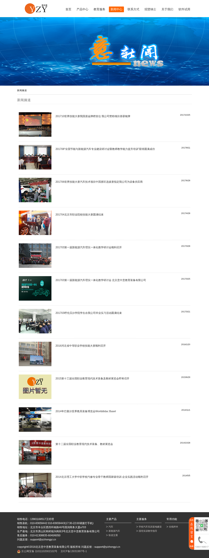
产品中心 (82, 9)
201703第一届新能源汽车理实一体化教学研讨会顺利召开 (89, 247)
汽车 (111, 526)
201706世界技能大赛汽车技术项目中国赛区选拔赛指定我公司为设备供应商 (99, 181)
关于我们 (167, 9)
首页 (68, 9)
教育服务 (99, 9)
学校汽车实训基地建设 (150, 526)
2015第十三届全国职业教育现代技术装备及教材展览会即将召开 (92, 378)
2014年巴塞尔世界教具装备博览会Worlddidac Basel (86, 411)
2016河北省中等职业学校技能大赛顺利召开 (81, 345)
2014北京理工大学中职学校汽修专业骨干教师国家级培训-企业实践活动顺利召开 (102, 476)
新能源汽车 (114, 531)
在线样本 (173, 526)
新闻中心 (116, 9)
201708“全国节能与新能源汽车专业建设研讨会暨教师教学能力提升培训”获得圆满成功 (105, 149)
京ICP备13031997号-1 (74, 551)
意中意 (36, 8)
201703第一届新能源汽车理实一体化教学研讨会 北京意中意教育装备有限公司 (101, 280)
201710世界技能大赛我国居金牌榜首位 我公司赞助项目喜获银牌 (93, 116)
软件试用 (184, 9)
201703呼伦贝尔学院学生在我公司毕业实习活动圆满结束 (89, 313)
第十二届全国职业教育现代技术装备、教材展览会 (84, 444)
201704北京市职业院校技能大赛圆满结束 (80, 214)
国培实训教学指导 (148, 531)
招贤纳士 (150, 9)
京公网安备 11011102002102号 (39, 551)
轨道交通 (113, 535)
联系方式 (133, 9)
